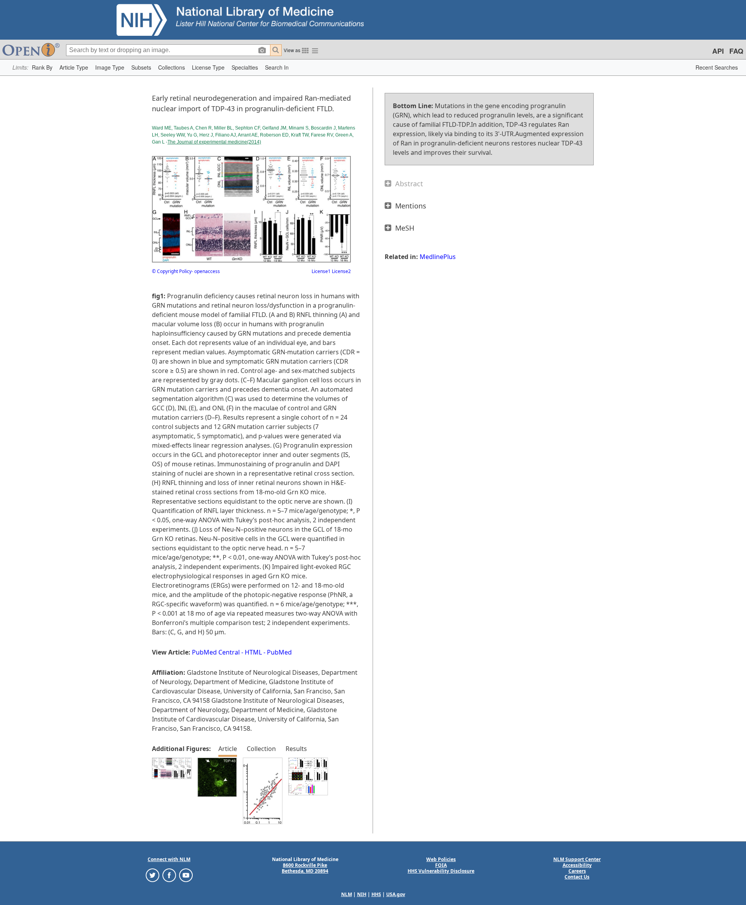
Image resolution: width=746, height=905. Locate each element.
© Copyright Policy (172, 271)
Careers (577, 871)
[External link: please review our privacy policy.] (152, 875)
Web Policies (441, 859)
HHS (376, 894)
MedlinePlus (438, 256)
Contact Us (577, 876)
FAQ (736, 51)
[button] (42, 67)
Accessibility (577, 865)
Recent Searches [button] (716, 67)
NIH (361, 894)
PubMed (279, 652)
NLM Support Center (577, 859)
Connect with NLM (169, 859)
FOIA (441, 865)
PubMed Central (216, 652)
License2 (341, 271)
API (718, 51)
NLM (346, 894)
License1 (321, 271)
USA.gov (395, 894)
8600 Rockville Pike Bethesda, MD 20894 (305, 868)
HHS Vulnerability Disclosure (441, 871)
